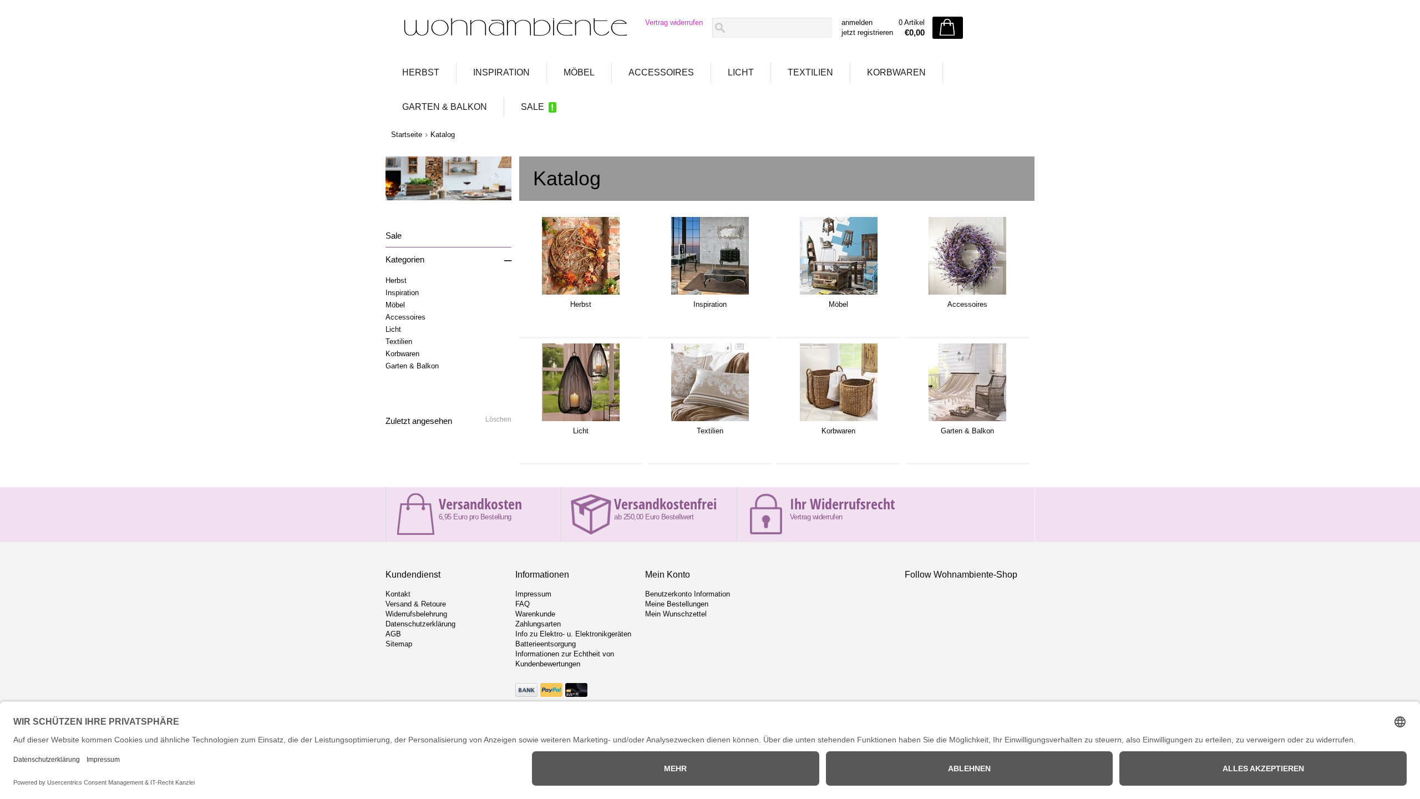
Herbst (420, 72)
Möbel (579, 72)
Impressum (533, 594)
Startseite (406, 134)
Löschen (498, 419)
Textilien (810, 72)
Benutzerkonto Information (687, 594)
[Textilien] (710, 421)
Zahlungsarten (538, 624)
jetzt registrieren (867, 32)
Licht (741, 72)
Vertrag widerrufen (674, 22)
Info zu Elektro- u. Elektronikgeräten (573, 634)
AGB (393, 634)
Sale (532, 107)
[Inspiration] (710, 294)
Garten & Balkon (444, 107)
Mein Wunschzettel (676, 614)
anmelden (857, 22)
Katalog (442, 134)
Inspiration (501, 72)
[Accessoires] (967, 294)
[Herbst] (581, 294)
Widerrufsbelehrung (416, 614)
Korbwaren (896, 72)
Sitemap (399, 644)
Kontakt (398, 594)
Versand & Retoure (416, 604)
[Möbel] (839, 294)
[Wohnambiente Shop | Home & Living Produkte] (512, 28)
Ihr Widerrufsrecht (842, 504)
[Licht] (581, 421)
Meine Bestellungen (676, 604)
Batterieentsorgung (545, 644)
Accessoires (661, 72)
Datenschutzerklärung (420, 624)
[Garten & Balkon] (967, 421)
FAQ (522, 604)
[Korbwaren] (839, 421)
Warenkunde (535, 614)
